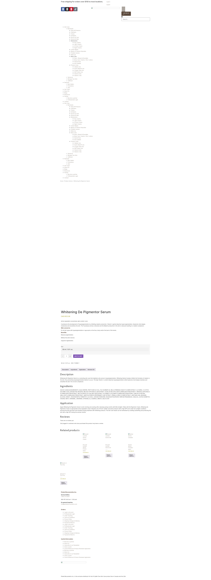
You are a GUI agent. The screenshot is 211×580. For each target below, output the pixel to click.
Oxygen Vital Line (79, 70)
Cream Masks (74, 49)
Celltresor (70, 80)
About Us (66, 91)
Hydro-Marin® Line (79, 68)
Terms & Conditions (69, 517)
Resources (67, 94)
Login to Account (68, 512)
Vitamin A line (77, 73)
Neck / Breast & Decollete (81, 58)
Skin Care (66, 27)
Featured (66, 82)
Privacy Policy (68, 519)
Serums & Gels (75, 39)
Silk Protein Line (78, 72)
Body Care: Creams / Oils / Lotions (83, 60)
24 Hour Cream (78, 46)
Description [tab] (65, 369)
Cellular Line (77, 67)
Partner (66, 96)
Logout (108, 4)
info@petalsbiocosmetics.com (69, 504)
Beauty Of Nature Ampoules (78, 51)
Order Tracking (68, 515)
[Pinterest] (71, 9)
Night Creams (78, 47)
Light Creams (77, 44)
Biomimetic (70, 28)
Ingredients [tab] (74, 369)
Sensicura (70, 77)
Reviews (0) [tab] (91, 369)
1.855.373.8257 (65, 496)
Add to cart (78, 356)
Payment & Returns (69, 522)
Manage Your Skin (72, 79)
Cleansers (73, 32)
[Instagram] (67, 9)
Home (61, 181)
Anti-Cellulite (77, 63)
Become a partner (72, 98)
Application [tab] (82, 369)
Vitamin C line (77, 75)
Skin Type (67, 89)
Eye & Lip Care (75, 37)
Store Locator (68, 547)
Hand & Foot (77, 61)
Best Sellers (71, 84)
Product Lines (74, 65)
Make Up (73, 54)
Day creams (77, 42)
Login (107, 1)
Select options (86, 457)
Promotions (71, 86)
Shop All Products (75, 30)
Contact (66, 101)
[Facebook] (63, 9)
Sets (69, 87)
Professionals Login (73, 99)
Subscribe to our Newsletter (71, 545)
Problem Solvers (75, 53)
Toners (73, 34)
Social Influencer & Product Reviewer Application (77, 548)
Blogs (65, 93)
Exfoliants (73, 35)
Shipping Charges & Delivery (72, 521)
